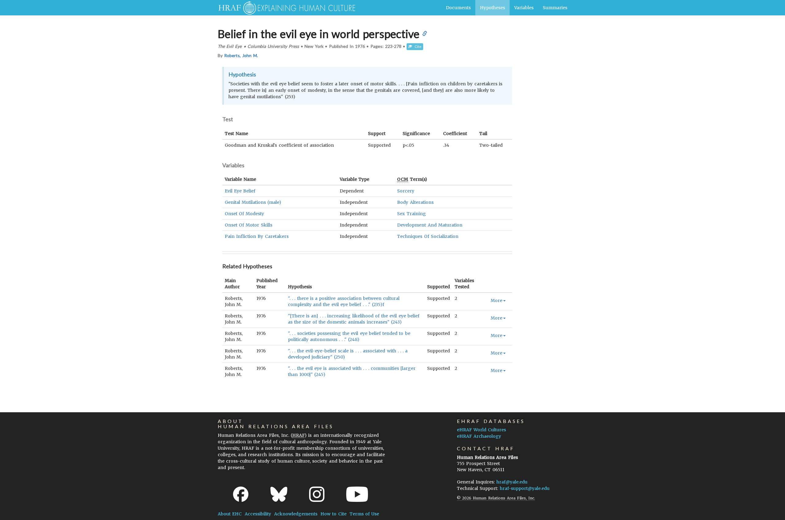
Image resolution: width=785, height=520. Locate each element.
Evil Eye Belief (240, 191)
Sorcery (405, 191)
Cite (416, 46)
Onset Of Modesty (244, 213)
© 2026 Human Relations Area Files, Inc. (496, 498)
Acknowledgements (295, 514)
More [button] (496, 300)
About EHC (230, 514)
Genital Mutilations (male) (253, 202)
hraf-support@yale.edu (525, 488)
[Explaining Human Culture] (284, 7)
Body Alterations (415, 202)
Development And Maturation (429, 225)
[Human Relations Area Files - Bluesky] (279, 494)
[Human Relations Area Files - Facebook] (241, 494)
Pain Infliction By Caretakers (257, 236)
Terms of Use (364, 514)
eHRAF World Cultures (481, 430)
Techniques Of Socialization (427, 236)
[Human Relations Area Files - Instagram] (317, 494)
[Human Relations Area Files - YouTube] (357, 494)
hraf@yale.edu (511, 482)
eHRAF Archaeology (479, 436)
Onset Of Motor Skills (248, 225)
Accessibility (258, 514)
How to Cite (333, 514)
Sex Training (411, 213)
